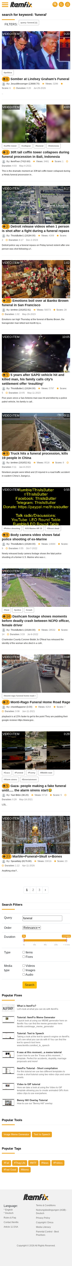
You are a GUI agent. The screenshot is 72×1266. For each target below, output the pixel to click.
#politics (8, 72)
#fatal (6, 610)
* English (8, 1210)
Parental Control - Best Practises (47, 1233)
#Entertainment (29, 779)
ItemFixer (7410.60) (20, 161)
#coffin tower (10, 146)
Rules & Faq (10, 1217)
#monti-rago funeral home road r (19, 696)
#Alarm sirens (10, 779)
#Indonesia (53, 146)
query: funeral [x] (28, 22)
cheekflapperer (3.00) (21, 707)
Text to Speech (42, 1134)
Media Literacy (43, 1227)
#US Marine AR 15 (33, 528)
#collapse (26, 146)
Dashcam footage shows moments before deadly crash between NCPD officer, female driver (36, 621)
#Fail (6, 1162)
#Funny (31, 773)
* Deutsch (8, 1213)
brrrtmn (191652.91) (21, 310)
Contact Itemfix (11, 1222)
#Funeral (19, 773)
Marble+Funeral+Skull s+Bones (37, 856)
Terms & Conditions (46, 1205)
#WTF (33, 1162)
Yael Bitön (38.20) (20, 795)
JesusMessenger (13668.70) (25, 83)
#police (17, 610)
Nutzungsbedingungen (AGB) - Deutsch (51, 1212)
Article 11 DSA (11, 1227)
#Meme (25, 1169)
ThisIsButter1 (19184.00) (23, 235)
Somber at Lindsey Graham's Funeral (40, 79)
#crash (29, 610)
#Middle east (46, 773)
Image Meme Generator (16, 1134)
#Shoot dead (53, 528)
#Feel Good (10, 1169)
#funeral (39, 146)
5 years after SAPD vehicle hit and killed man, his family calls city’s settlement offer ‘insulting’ (33, 379)
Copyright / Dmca (44, 1222)
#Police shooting (12, 528)
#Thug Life (19, 1162)
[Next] (45, 890)
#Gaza (7, 773)
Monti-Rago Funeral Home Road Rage (40, 702)
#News (45, 1162)
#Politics (58, 1162)
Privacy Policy (43, 1218)
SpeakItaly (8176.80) (21, 861)
